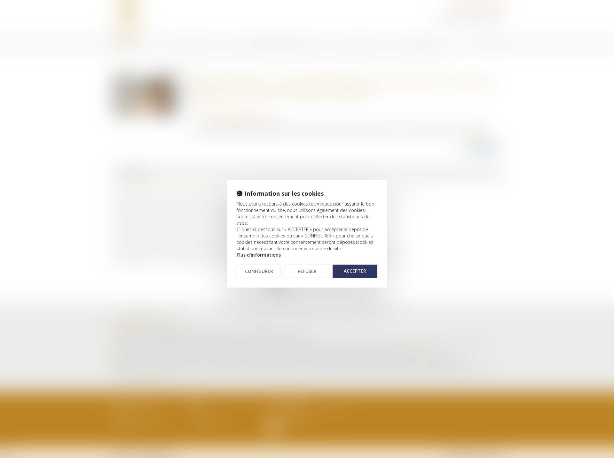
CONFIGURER (259, 271)
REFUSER (307, 271)
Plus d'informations (259, 255)
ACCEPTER (355, 271)
